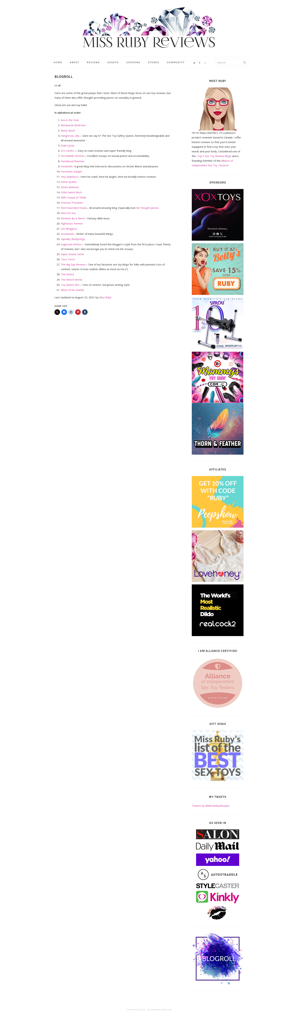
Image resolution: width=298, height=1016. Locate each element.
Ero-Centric (67, 150)
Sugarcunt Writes (71, 244)
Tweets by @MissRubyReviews (211, 805)
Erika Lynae (67, 145)
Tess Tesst (68, 259)
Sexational (67, 233)
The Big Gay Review (73, 264)
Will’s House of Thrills (73, 197)
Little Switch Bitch (71, 192)
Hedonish (66, 166)
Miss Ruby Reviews (149, 27)
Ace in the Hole (70, 120)
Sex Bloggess (69, 228)
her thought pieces (147, 208)
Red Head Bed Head (73, 208)
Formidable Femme (72, 156)
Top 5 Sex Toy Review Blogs (214, 156)
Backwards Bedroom (73, 125)
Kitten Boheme (70, 187)
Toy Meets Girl (70, 284)
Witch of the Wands (72, 290)
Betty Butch (68, 130)
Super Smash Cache (72, 254)
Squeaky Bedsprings (73, 239)
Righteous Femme (72, 223)
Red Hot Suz (68, 213)
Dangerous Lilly (70, 135)
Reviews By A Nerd (72, 218)
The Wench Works (71, 279)
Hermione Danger (71, 171)
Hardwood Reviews (73, 161)
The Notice (67, 274)
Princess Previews (72, 202)
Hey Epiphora (69, 176)
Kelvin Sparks (69, 182)
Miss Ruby (105, 297)
